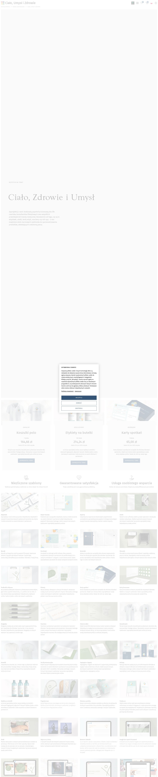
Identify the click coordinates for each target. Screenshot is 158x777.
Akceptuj (79, 397)
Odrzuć (79, 403)
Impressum (78, 391)
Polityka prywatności (67, 391)
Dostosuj (79, 408)
